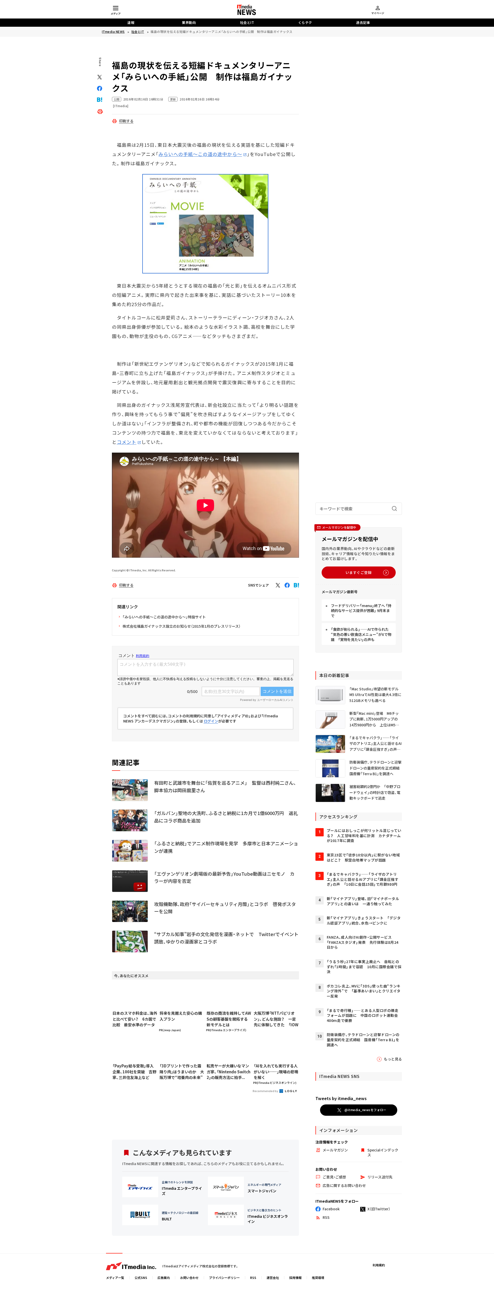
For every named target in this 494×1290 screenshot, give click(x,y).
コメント (126, 441)
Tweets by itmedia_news (341, 1098)
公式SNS (141, 1277)
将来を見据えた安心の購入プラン (181, 1016)
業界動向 (189, 22)
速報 (130, 22)
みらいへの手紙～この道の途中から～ (200, 154)
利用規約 (379, 1265)
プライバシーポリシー (224, 1277)
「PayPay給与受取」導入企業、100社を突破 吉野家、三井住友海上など (134, 1071)
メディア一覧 (115, 1277)
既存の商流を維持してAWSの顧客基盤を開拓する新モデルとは (229, 1018)
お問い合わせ (189, 1277)
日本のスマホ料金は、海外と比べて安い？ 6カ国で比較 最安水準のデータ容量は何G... (134, 1019)
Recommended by (266, 1091)
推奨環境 (318, 1277)
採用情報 (295, 1277)
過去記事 (363, 22)
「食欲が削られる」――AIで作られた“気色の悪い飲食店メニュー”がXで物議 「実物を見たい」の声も (361, 634)
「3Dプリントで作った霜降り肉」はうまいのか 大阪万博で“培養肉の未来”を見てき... (182, 1072)
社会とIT (247, 22)
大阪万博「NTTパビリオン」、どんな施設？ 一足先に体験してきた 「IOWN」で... (276, 1019)
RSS (253, 1277)
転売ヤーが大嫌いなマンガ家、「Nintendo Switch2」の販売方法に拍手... (228, 1071)
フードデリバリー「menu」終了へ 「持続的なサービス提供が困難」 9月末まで (361, 610)
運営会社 (273, 1277)
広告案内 (163, 1277)
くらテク (305, 22)
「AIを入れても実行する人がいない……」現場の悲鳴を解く (276, 1071)
